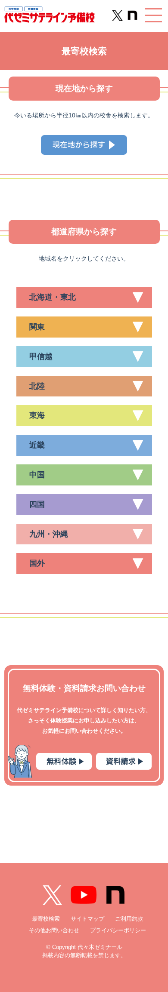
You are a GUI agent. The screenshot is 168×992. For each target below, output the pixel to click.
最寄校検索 (46, 918)
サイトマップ (87, 918)
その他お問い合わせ (54, 930)
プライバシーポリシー (118, 930)
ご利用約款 (129, 918)
